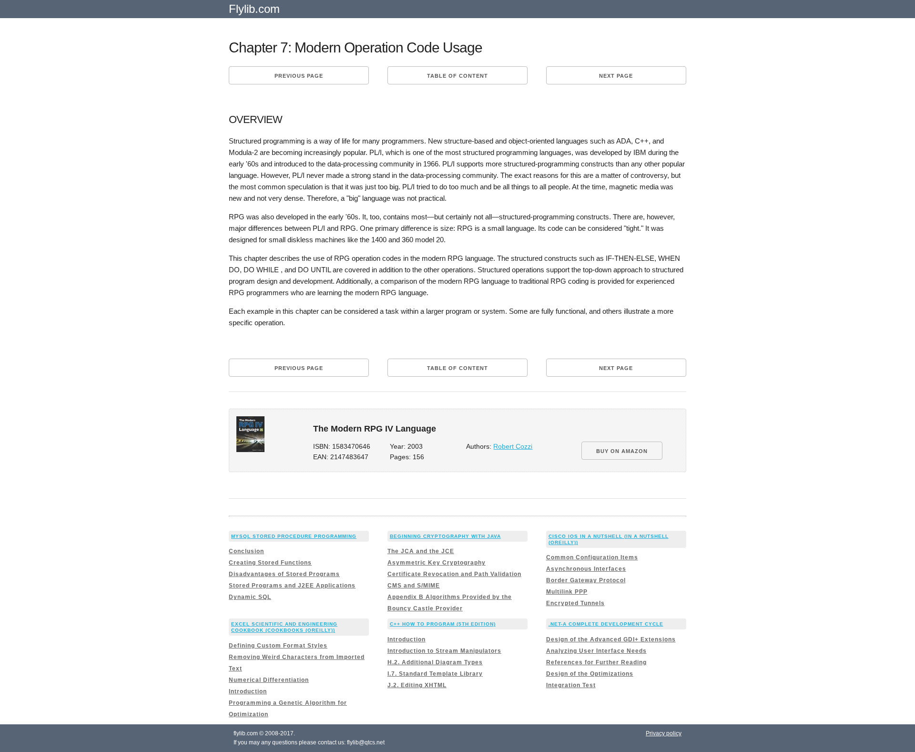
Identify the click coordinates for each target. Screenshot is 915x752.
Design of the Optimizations (589, 673)
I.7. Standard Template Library (435, 673)
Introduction (248, 691)
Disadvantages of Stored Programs (284, 574)
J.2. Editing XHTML (417, 685)
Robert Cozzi (512, 446)
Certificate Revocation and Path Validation (454, 574)
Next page (616, 76)
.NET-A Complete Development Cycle (606, 624)
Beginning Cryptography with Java (445, 536)
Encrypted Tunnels (575, 603)
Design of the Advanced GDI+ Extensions (611, 639)
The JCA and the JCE (420, 551)
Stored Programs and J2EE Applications (292, 585)
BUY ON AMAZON (622, 451)
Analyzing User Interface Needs (596, 651)
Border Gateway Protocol (586, 580)
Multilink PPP (567, 591)
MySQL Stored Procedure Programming (293, 536)
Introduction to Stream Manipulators (444, 651)
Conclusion (246, 551)
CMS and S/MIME (413, 585)
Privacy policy (663, 733)
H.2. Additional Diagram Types (435, 662)
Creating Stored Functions (270, 562)
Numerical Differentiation (269, 680)
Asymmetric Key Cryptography (436, 562)
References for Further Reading (596, 662)
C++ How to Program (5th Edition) (443, 624)
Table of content (457, 76)
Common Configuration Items (592, 557)
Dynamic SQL (250, 597)
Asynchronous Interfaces (586, 569)
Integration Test (571, 685)
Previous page (298, 76)
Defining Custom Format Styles (278, 645)
